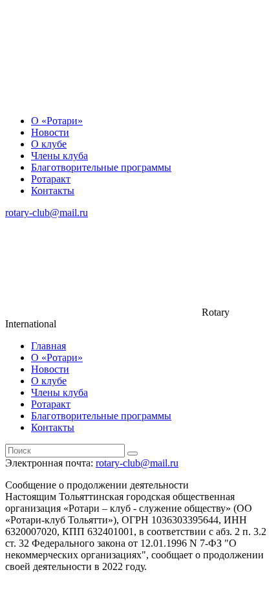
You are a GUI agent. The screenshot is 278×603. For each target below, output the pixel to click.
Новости (50, 132)
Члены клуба (59, 155)
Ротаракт (50, 178)
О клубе (49, 143)
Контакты (52, 190)
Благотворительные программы (101, 167)
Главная (48, 345)
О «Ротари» (57, 120)
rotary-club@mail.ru (46, 212)
